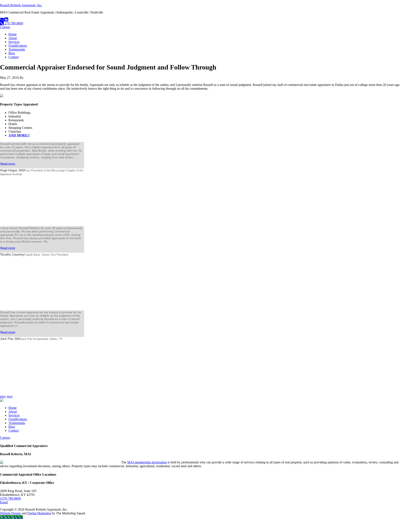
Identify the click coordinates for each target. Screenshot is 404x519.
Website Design (10, 513)
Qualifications (17, 419)
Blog (11, 426)
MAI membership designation (147, 462)
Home (12, 408)
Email (4, 502)
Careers (5, 27)
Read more (7, 163)
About (12, 411)
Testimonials (16, 423)
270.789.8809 (13, 23)
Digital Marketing (39, 513)
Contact (13, 430)
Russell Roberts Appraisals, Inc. (21, 5)
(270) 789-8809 (10, 498)
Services (14, 415)
